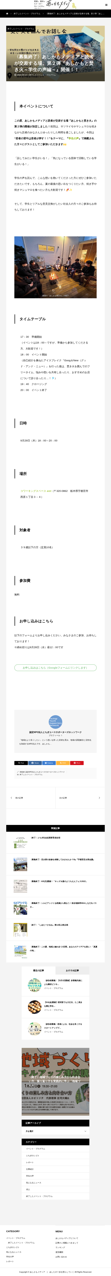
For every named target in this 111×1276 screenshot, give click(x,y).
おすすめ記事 (72, 970)
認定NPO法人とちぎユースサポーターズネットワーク (45, 772)
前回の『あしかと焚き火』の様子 (55, 296)
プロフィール (54, 735)
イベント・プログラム (53, 988)
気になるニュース (33, 1183)
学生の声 (73, 138)
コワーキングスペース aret (35, 491)
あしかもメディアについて (67, 1238)
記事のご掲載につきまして (67, 1243)
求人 (28, 1189)
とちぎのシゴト (32, 1155)
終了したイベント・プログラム (21, 29)
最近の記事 (38, 970)
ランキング (60, 1247)
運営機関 (59, 1252)
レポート (30, 1162)
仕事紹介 (30, 1169)
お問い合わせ (61, 1257)
